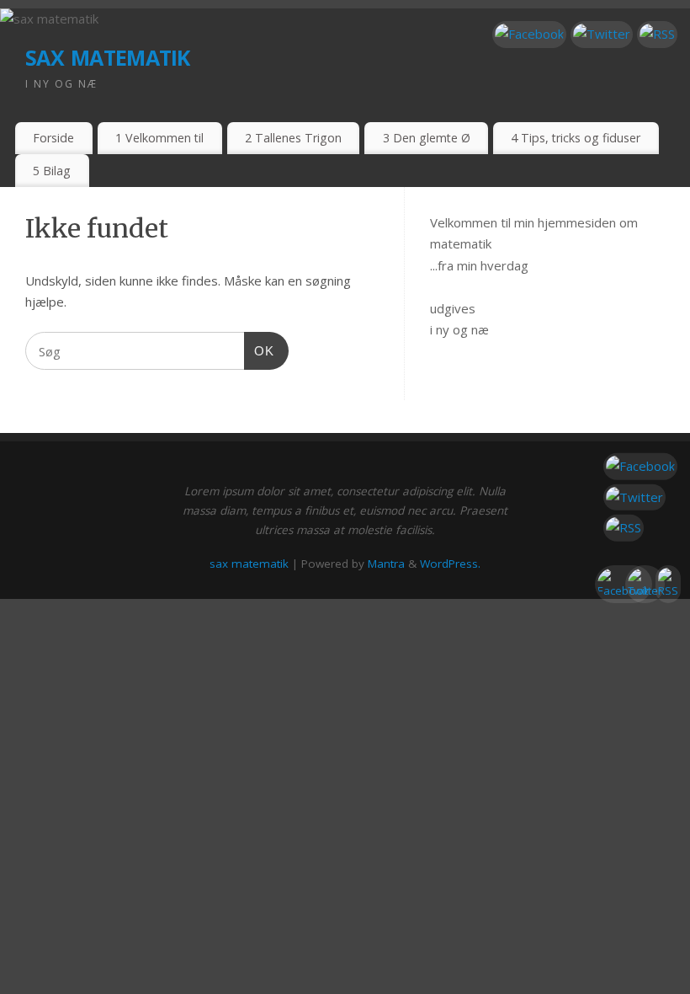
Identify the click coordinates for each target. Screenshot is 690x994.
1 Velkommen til (159, 138)
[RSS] (657, 34)
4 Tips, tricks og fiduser (575, 138)
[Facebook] (529, 34)
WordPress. (450, 563)
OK (259, 350)
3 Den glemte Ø (426, 138)
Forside (53, 138)
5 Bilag (52, 171)
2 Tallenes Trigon (293, 138)
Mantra (386, 563)
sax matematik (107, 54)
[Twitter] (602, 34)
